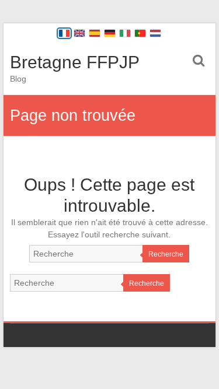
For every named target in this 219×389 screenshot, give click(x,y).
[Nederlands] (155, 33)
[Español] (94, 33)
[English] (79, 33)
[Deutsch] (110, 33)
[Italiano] (125, 33)
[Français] (64, 33)
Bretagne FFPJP (75, 62)
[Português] (140, 33)
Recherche (165, 254)
